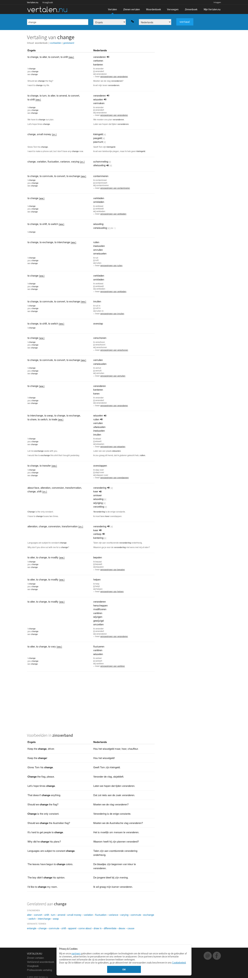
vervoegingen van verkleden (113, 213)
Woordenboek (153, 9)
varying (124, 914)
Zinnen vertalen (131, 9)
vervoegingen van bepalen (112, 569)
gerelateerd (68, 42)
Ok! (124, 969)
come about (84, 928)
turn (53, 914)
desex (122, 928)
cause (131, 928)
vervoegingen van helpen (112, 591)
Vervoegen (172, 9)
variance (113, 914)
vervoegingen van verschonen (114, 349)
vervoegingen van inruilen (112, 313)
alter (29, 914)
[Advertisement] (91, 704)
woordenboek (41, 42)
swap (56, 918)
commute (136, 914)
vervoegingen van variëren (112, 665)
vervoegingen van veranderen (114, 76)
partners (76, 953)
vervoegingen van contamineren (115, 187)
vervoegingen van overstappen (114, 477)
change (42, 928)
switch (32, 918)
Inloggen (217, 2)
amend (61, 914)
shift (46, 914)
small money (74, 914)
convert (38, 914)
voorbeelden (55, 42)
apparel (72, 928)
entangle (31, 928)
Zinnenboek (191, 9)
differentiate (110, 928)
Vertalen (112, 9)
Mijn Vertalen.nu (212, 9)
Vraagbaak (47, 2)
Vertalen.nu (32, 2)
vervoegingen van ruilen (111, 265)
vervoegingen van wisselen (112, 446)
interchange (44, 918)
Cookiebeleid (179, 962)
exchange (148, 914)
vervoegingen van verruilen (112, 375)
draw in (98, 928)
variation (88, 914)
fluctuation (100, 914)
